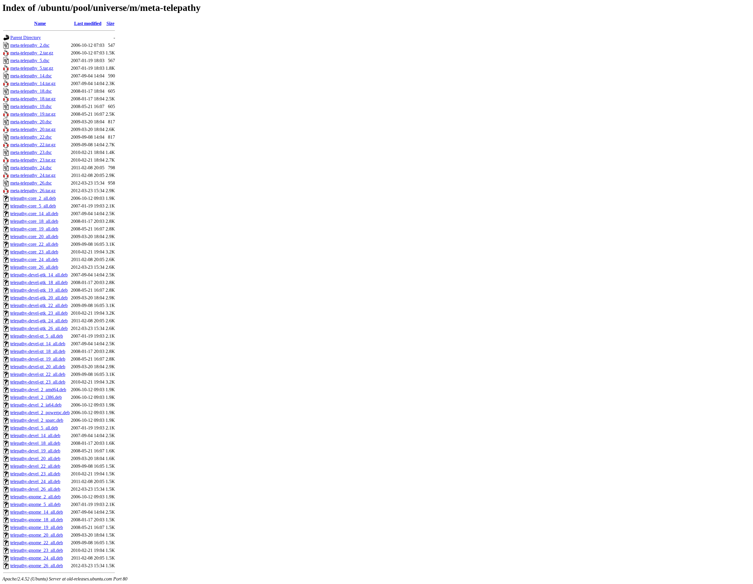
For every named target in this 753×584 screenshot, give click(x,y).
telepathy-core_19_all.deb (34, 228)
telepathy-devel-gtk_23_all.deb (39, 313)
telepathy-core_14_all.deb (34, 213)
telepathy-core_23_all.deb (34, 251)
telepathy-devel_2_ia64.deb (35, 404)
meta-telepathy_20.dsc (31, 121)
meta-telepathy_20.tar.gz (33, 129)
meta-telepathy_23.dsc (31, 152)
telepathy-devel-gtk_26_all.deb (39, 328)
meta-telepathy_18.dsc (31, 91)
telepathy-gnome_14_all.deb (36, 512)
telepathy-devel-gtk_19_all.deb (39, 290)
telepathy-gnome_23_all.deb (36, 550)
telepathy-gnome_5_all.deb (35, 504)
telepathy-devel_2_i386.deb (36, 397)
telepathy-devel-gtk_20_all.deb (39, 297)
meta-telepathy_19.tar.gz (33, 114)
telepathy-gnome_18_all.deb (36, 519)
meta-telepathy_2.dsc (29, 45)
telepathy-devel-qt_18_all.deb (37, 351)
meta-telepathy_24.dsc (31, 167)
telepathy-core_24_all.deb (34, 259)
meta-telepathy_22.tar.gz (33, 144)
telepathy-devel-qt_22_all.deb (37, 374)
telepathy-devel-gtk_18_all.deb (39, 282)
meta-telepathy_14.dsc (31, 75)
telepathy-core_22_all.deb (34, 244)
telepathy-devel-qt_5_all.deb (36, 336)
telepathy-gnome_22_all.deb (36, 542)
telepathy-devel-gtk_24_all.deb (39, 320)
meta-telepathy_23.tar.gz (33, 159)
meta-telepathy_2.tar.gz (31, 52)
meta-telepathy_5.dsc (29, 60)
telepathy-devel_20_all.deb (35, 458)
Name (40, 23)
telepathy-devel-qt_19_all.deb (37, 358)
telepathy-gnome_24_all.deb (36, 557)
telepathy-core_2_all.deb (33, 198)
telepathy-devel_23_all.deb (35, 473)
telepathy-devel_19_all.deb (35, 450)
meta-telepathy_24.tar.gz (33, 175)
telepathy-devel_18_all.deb (35, 443)
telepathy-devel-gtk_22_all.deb (39, 305)
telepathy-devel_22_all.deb (35, 466)
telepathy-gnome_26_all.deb (36, 565)
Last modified (87, 23)
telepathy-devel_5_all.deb (34, 427)
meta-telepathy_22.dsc (31, 137)
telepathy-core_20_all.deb (34, 236)
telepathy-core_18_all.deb (34, 221)
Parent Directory (25, 37)
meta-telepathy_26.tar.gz (33, 190)
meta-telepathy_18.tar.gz (33, 98)
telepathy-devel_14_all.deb (35, 435)
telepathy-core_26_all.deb (34, 267)
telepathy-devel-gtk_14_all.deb (39, 274)
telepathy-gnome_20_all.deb (36, 534)
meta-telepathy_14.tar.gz (33, 83)
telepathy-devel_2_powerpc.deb (40, 412)
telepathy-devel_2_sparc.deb (36, 420)
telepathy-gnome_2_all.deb (35, 496)
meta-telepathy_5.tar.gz (31, 68)
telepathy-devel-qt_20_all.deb (37, 366)
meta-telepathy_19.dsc (31, 106)
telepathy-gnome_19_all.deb (36, 527)
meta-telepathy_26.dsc (31, 182)
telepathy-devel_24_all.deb (35, 481)
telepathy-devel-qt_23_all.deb (37, 381)
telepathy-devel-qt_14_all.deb (37, 343)
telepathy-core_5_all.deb (33, 205)
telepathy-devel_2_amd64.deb (38, 389)
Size (110, 23)
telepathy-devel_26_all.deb (35, 489)
